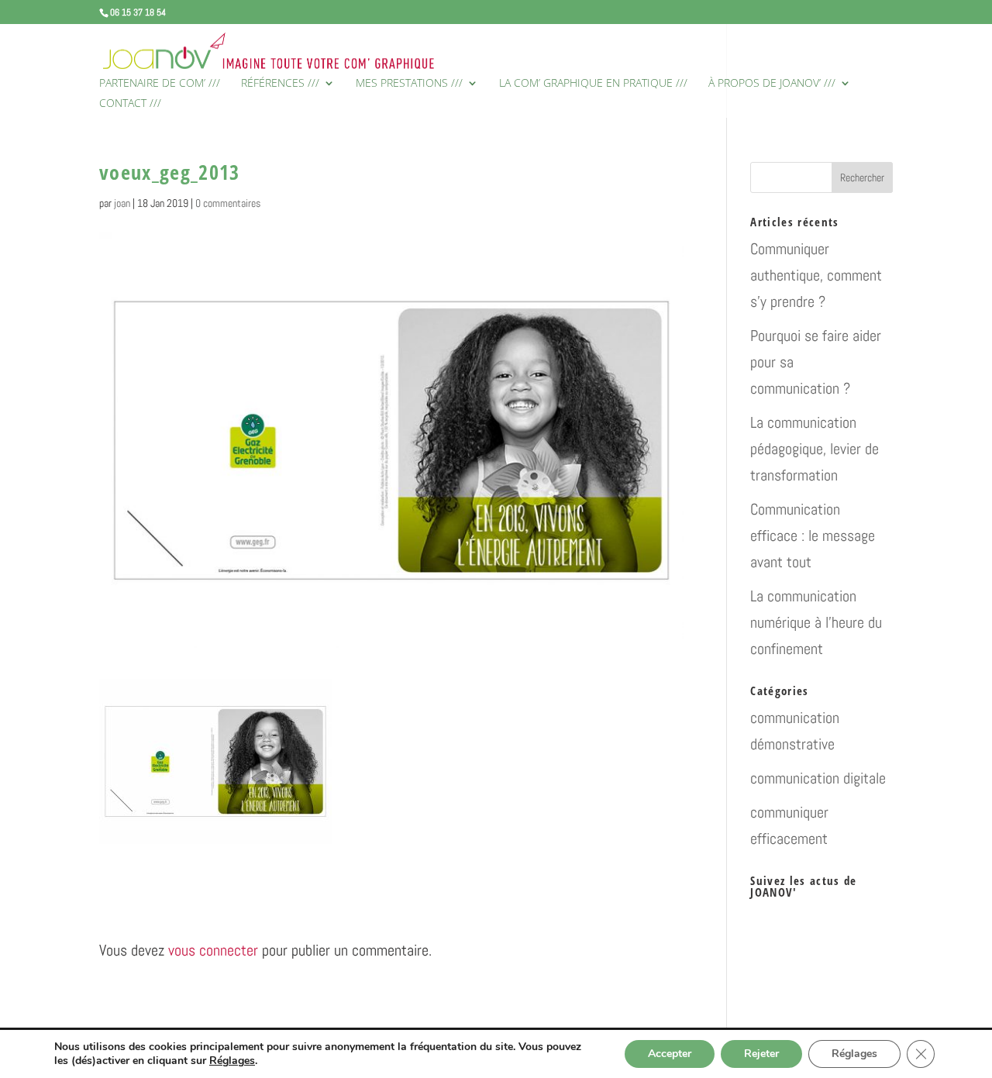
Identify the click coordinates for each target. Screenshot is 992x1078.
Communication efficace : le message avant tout (812, 535)
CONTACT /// (130, 104)
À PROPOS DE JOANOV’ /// (771, 83)
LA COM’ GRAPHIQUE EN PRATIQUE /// (593, 83)
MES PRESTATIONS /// (409, 83)
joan (122, 203)
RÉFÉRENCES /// (280, 83)
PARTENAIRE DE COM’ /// (159, 83)
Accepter (669, 1053)
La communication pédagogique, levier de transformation (814, 448)
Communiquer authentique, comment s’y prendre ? (816, 275)
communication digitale (818, 778)
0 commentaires (227, 203)
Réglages (232, 1061)
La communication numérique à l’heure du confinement (816, 622)
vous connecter (213, 950)
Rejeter (761, 1053)
